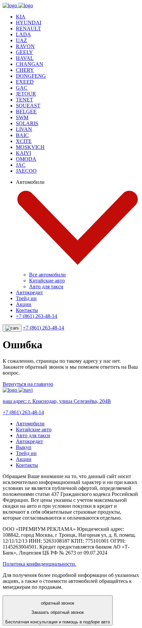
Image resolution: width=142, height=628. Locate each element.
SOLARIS (27, 123)
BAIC (22, 135)
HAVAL (25, 58)
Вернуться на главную (28, 384)
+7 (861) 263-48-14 (36, 316)
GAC (21, 88)
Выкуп (23, 447)
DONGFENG (31, 76)
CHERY (25, 70)
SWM (22, 117)
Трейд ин (26, 298)
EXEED (25, 82)
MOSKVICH (30, 147)
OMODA (26, 159)
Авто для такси (46, 286)
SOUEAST (28, 105)
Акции (23, 304)
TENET (24, 99)
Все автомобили (47, 274)
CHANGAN (29, 64)
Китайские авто (47, 280)
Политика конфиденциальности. (39, 564)
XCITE (24, 141)
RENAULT (28, 28)
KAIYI (23, 153)
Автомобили (30, 423)
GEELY (24, 52)
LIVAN (24, 129)
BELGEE (26, 111)
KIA (20, 16)
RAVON (25, 46)
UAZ (21, 40)
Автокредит (29, 292)
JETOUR (26, 94)
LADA (23, 34)
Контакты (27, 310)
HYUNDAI (28, 22)
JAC (20, 165)
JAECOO (26, 171)
